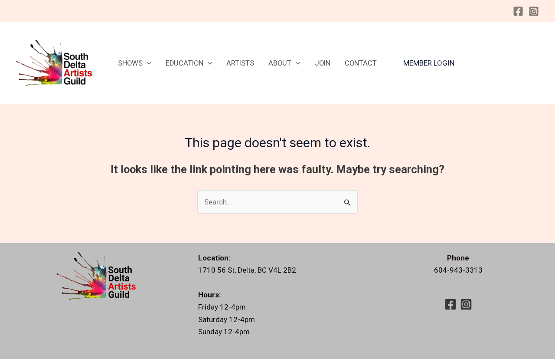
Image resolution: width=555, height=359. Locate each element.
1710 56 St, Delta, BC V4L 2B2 (247, 270)
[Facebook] (518, 11)
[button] (147, 63)
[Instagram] (534, 11)
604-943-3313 (458, 270)
